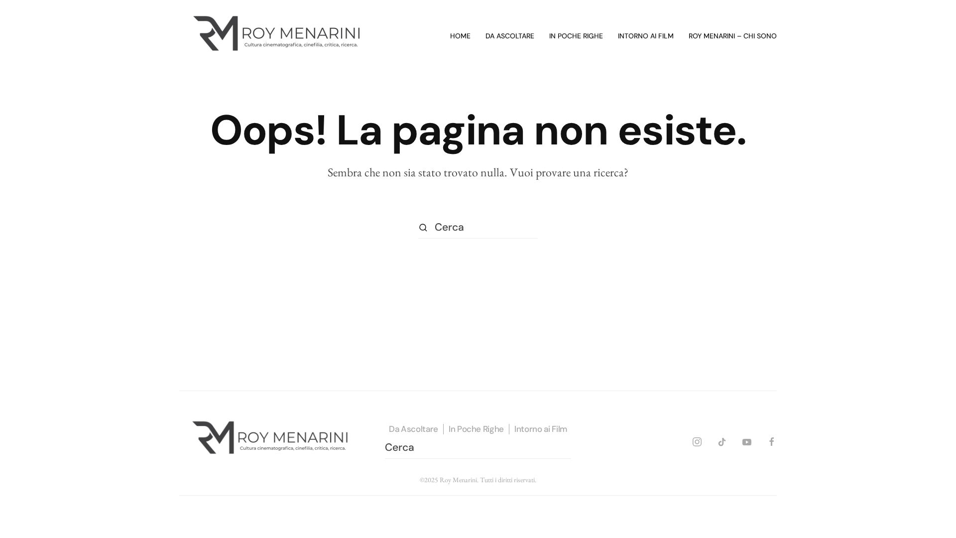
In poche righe (576, 35)
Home (460, 35)
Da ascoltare (509, 35)
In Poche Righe (476, 428)
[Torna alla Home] (278, 36)
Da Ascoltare (413, 428)
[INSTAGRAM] (697, 440)
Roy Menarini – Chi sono (733, 35)
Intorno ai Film (540, 428)
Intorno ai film (646, 35)
